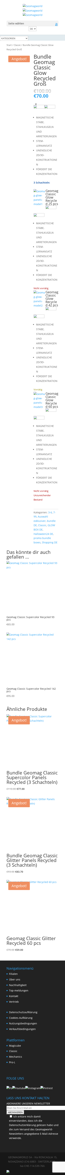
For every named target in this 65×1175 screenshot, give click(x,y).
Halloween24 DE (43, 534)
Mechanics (15, 1056)
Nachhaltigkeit (18, 985)
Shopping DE (49, 542)
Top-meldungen (18, 990)
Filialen (13, 974)
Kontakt (13, 996)
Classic (17, 45)
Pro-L (12, 1062)
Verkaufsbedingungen (22, 1029)
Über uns (14, 979)
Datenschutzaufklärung (23, 1012)
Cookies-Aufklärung (20, 1017)
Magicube (15, 1045)
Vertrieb (14, 1001)
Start (9, 45)
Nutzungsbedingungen (23, 1023)
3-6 (50, 512)
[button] (40, 197)
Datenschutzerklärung (22, 1125)
